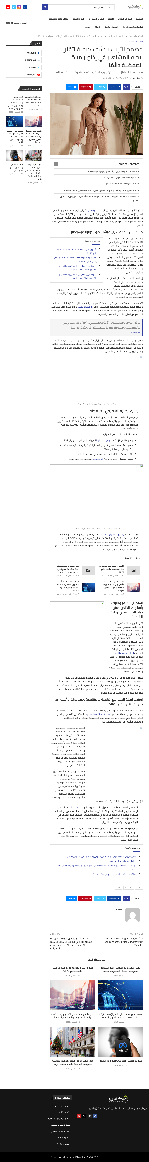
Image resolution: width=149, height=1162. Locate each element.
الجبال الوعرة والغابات (124, 653)
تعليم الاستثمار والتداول (133, 27)
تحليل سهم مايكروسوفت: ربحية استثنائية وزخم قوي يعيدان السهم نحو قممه (75, 259)
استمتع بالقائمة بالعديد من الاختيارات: (118, 184)
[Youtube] (8, 7)
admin (136, 78)
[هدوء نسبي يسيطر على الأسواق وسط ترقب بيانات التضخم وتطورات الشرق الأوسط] (133, 587)
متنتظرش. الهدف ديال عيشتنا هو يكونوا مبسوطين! (112, 171)
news (139, 887)
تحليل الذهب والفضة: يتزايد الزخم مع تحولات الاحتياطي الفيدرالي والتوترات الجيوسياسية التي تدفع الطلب (97, 867)
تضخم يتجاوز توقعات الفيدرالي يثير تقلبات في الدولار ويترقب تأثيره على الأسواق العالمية (101, 856)
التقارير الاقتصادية (96, 19)
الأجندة (111, 19)
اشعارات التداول (125, 19)
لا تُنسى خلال (75, 807)
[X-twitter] (84, 1116)
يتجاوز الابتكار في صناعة (112, 534)
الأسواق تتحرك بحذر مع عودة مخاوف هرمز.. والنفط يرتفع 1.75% (76, 251)
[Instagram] (19, 7)
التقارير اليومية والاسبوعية (59, 1118)
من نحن (87, 27)
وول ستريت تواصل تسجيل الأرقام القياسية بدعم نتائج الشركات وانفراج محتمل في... (72, 1062)
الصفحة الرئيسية (136, 36)
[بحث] (45, 7)
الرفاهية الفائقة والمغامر (99, 714)
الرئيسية (139, 19)
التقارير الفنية (78, 19)
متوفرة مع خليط (104, 440)
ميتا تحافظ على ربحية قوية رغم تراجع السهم (120, 1060)
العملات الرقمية (111, 27)
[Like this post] (125, 87)
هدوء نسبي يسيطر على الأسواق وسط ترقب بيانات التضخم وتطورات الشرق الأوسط (76, 268)
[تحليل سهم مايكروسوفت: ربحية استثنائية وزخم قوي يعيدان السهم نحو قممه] (88, 570)
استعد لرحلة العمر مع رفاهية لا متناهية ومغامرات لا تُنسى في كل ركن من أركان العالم (99, 198)
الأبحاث (97, 27)
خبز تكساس (97, 459)
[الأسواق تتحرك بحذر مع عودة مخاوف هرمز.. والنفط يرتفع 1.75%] (133, 570)
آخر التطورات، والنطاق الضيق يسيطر (123, 861)
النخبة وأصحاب (95, 210)
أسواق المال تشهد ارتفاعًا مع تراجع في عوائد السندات (115, 874)
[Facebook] (25, 7)
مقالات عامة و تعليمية (59, 19)
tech (118, 887)
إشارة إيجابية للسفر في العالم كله (120, 178)
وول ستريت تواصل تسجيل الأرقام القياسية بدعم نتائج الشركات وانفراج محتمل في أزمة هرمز (33, 171)
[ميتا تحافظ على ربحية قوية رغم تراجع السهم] (120, 1042)
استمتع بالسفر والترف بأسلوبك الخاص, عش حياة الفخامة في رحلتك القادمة (100, 190)
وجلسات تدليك (85, 307)
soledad (128, 887)
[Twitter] (14, 7)
